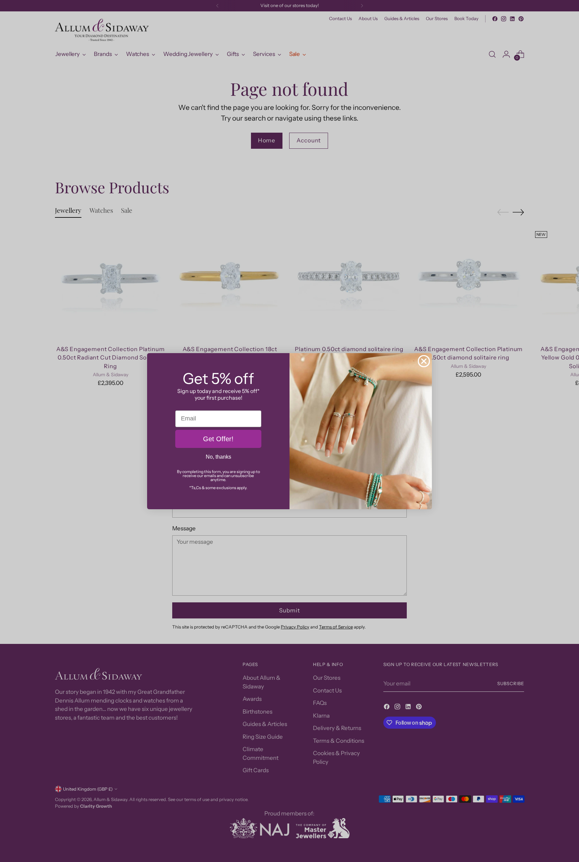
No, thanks (218, 457)
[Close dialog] (424, 361)
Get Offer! (218, 439)
